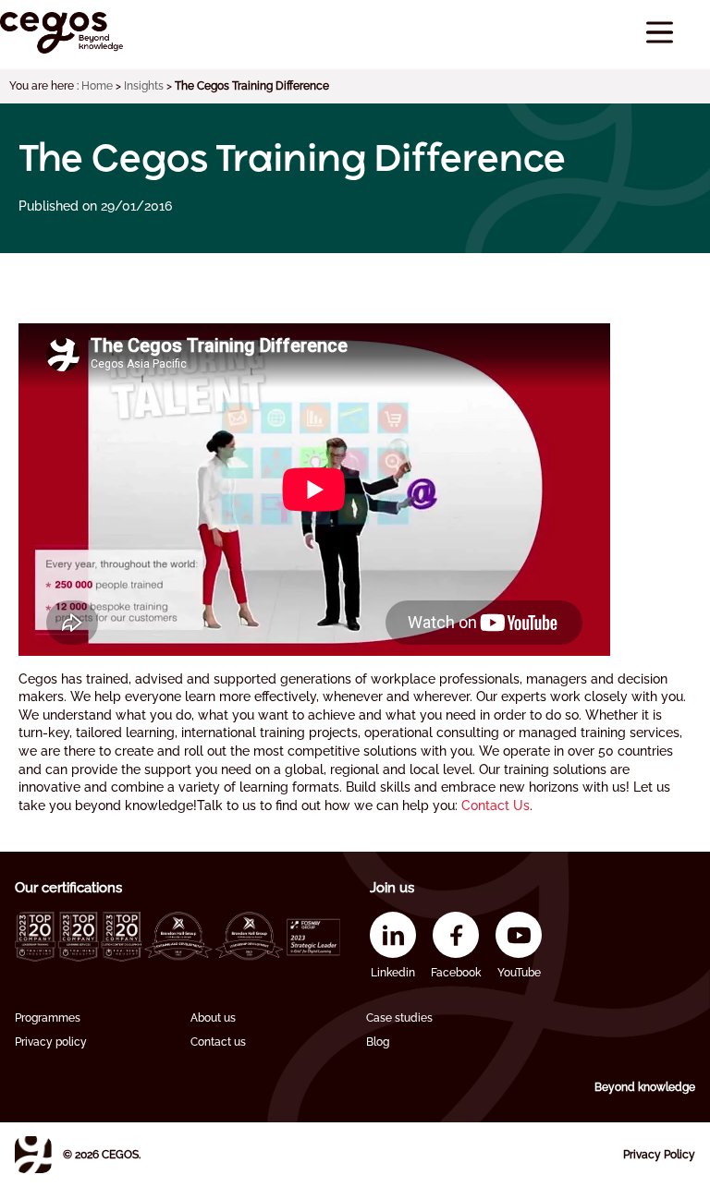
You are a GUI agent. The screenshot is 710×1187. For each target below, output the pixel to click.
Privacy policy (51, 1042)
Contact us (218, 1042)
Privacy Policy (659, 1154)
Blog (377, 1042)
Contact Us (495, 805)
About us (213, 1017)
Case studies (399, 1017)
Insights (144, 85)
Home (97, 85)
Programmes (47, 1017)
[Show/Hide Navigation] (660, 33)
